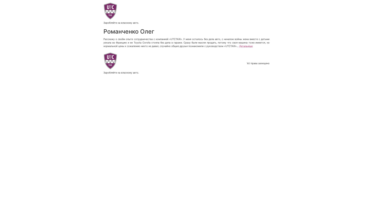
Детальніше (246, 46)
